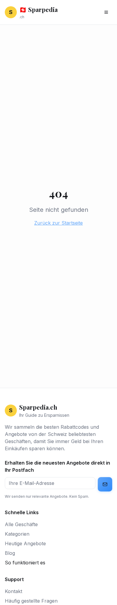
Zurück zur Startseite (58, 223)
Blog (10, 553)
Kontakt (13, 591)
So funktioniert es (25, 563)
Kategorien (17, 534)
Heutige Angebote (25, 543)
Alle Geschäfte (21, 524)
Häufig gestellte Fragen (31, 601)
